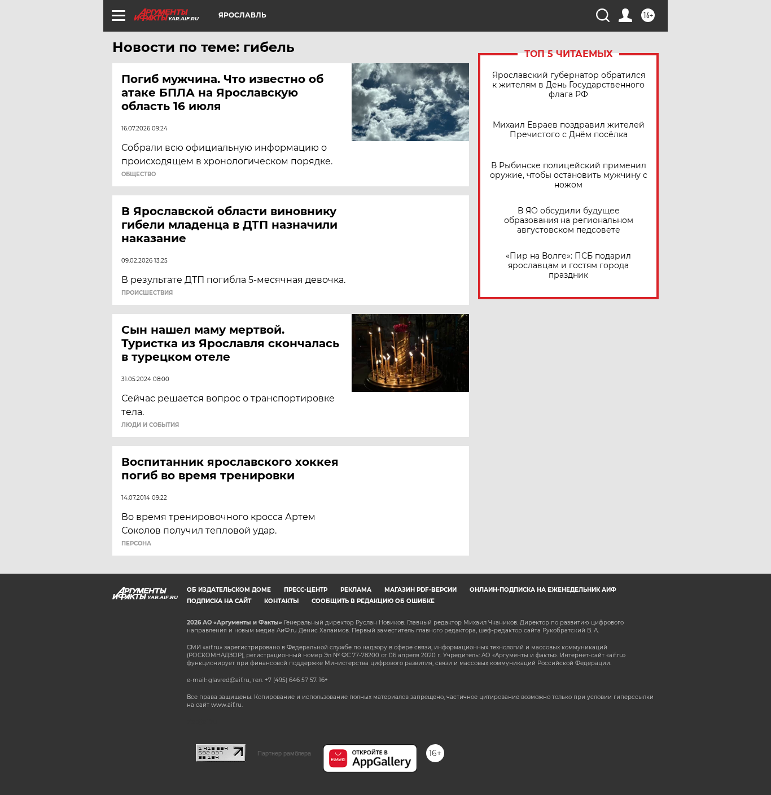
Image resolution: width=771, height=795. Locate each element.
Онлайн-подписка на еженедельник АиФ (543, 589)
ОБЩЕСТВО (138, 174)
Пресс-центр (305, 589)
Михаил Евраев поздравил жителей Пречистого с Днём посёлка (569, 129)
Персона (136, 544)
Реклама (355, 589)
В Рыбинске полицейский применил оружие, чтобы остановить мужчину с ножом (568, 175)
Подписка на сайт (219, 601)
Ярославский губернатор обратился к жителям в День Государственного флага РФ (568, 85)
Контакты (281, 601)
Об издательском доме (229, 589)
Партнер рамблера (284, 753)
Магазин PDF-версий (420, 589)
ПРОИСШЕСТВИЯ (147, 293)
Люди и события (150, 425)
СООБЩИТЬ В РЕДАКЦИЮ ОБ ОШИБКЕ (373, 601)
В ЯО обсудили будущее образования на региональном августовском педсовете (568, 220)
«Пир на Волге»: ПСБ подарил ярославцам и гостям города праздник (568, 265)
